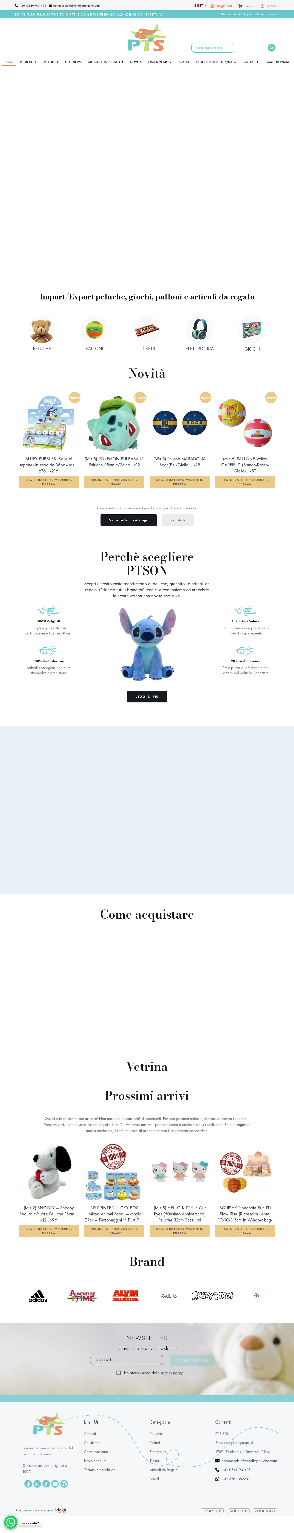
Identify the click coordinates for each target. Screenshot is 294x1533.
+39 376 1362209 (236, 1478)
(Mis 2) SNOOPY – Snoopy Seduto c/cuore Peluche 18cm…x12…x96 (48, 1214)
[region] (107, 142)
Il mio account (95, 1460)
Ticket (154, 1460)
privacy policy (172, 1372)
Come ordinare (96, 1451)
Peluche (156, 1433)
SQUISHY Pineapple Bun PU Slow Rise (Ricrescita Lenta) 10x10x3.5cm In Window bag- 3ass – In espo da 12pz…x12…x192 (245, 1214)
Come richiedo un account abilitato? (212, 771)
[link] (108, 247)
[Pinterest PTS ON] (64, 1484)
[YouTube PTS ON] (55, 1484)
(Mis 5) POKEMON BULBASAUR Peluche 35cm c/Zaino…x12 (114, 462)
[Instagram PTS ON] (37, 1484)
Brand (154, 1478)
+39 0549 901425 (236, 1469)
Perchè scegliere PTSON (147, 564)
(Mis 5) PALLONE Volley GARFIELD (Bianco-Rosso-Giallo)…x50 (245, 465)
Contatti (90, 1433)
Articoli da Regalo (164, 1469)
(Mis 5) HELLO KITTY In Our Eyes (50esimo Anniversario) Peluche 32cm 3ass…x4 (180, 1214)
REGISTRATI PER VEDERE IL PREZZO (48, 481)
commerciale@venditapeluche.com (249, 1460)
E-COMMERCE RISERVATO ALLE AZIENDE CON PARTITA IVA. (89, 14)
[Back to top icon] (285, 1517)
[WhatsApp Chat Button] (10, 1522)
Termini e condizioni (100, 1469)
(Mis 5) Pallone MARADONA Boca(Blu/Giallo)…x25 (179, 462)
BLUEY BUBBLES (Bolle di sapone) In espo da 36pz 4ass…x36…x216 (48, 465)
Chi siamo (92, 1442)
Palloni (155, 1442)
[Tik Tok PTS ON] (46, 1483)
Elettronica (158, 1451)
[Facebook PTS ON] (28, 1484)
